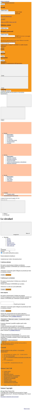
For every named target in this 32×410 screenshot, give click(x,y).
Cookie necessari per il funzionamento (10, 334)
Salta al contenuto (5, 1)
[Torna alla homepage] (16, 93)
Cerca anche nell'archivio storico (10, 253)
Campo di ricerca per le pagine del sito (10, 198)
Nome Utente (18, 12)
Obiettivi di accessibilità (9, 378)
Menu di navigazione (21, 234)
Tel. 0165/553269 (10, 356)
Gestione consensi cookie (10, 381)
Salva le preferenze (12, 340)
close (2, 120)
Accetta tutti (24, 319)
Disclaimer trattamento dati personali (9, 396)
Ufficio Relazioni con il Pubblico (12, 375)
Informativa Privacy (8, 374)
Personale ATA (10, 243)
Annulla (3, 91)
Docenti (9, 240)
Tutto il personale (11, 244)
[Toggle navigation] (13, 113)
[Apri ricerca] (19, 101)
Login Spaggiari (12, 41)
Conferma (8, 91)
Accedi (2, 4)
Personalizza (4, 319)
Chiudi (2, 52)
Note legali (6, 372)
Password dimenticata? (6, 16)
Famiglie (9, 241)
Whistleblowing (7, 379)
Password (17, 13)
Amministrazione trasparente (11, 382)
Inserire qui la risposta (19, 304)
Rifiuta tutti (13, 319)
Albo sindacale (10, 245)
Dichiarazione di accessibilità (11, 377)
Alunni (8, 238)
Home (5, 213)
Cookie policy (7, 371)
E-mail (17, 36)
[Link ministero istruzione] (7, 2)
